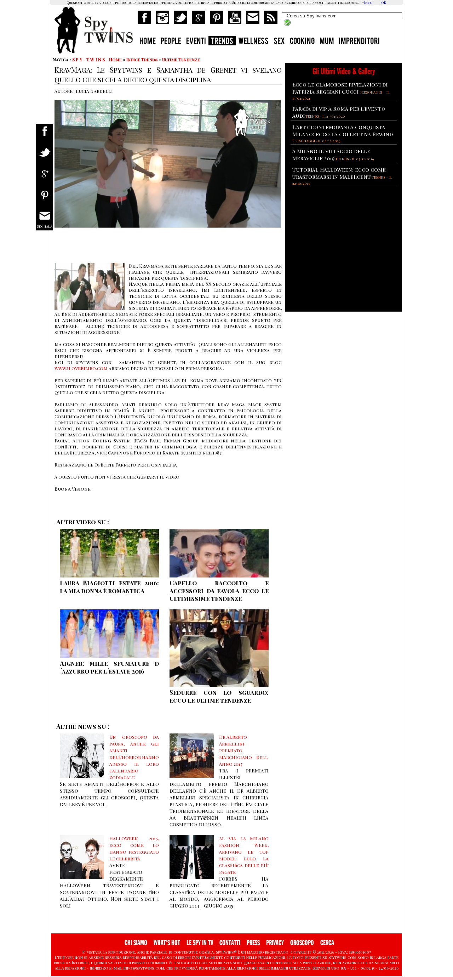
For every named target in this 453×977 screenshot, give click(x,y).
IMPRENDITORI (359, 41)
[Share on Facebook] (44, 136)
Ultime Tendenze (181, 59)
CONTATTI (229, 943)
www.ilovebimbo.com (81, 368)
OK (383, 2)
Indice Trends (141, 59)
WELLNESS (253, 41)
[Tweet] (44, 157)
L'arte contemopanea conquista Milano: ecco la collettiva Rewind (342, 130)
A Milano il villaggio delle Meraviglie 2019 (331, 154)
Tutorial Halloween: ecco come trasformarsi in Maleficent (339, 173)
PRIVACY (275, 943)
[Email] (44, 221)
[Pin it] (44, 199)
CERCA (327, 943)
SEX (279, 41)
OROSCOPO (302, 943)
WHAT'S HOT (167, 943)
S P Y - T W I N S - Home (97, 59)
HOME (147, 41)
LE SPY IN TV (200, 943)
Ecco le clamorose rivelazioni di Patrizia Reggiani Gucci (340, 88)
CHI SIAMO (136, 943)
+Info (367, 2)
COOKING (302, 41)
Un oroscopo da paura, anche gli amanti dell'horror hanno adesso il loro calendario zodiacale (134, 757)
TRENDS (222, 41)
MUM (327, 41)
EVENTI (196, 41)
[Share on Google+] (44, 178)
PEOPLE (171, 41)
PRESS (253, 943)
